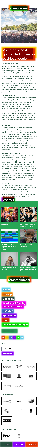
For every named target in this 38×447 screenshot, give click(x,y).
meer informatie (8, 331)
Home (6, 289)
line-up (20, 444)
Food (5, 320)
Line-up (7, 294)
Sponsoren (9, 315)
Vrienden (8, 299)
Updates (7, 311)
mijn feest (33, 444)
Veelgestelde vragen (15, 324)
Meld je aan (7, 353)
